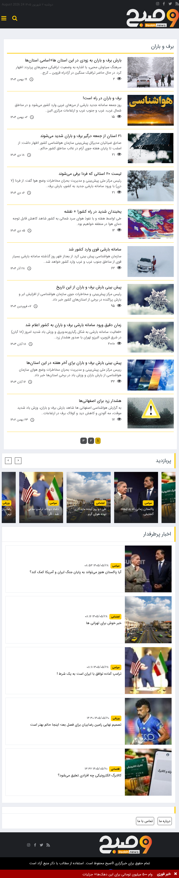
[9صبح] (153, 18)
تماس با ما (145, 821)
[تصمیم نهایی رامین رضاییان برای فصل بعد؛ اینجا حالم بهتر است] (148, 721)
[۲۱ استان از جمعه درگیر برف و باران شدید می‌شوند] (150, 148)
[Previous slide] (18, 460)
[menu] (4, 18)
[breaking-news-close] (175, 874)
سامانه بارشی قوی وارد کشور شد (95, 249)
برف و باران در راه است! (102, 98)
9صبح (109, 863)
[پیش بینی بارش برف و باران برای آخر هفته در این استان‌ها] (150, 375)
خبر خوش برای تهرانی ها (103, 623)
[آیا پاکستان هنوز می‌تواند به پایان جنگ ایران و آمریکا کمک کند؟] (148, 569)
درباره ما (164, 821)
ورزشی (101, 503)
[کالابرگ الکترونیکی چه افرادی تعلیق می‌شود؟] (148, 772)
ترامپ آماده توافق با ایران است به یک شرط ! (89, 673)
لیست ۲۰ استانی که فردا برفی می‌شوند (90, 173)
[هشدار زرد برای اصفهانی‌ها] (150, 413)
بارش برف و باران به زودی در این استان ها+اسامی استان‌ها (73, 60)
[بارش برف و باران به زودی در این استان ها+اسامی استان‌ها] (150, 72)
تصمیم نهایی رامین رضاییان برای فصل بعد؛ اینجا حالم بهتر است (75, 724)
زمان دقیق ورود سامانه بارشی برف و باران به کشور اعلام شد (73, 325)
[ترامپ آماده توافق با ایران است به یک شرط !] (148, 670)
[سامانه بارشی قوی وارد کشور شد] (150, 261)
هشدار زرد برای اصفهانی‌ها (100, 401)
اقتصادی (52, 503)
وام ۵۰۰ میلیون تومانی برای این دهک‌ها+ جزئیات (118, 874)
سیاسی (148, 503)
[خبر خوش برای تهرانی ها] (148, 619)
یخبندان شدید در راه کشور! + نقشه (92, 211)
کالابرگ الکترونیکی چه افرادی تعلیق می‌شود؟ (89, 775)
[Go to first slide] (8, 460)
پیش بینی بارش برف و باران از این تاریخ (88, 287)
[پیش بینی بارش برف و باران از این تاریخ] (150, 299)
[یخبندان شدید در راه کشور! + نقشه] (150, 223)
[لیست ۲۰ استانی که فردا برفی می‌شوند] (150, 185)
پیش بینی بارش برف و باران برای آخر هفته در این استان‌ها (73, 363)
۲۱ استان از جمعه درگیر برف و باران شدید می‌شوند (80, 136)
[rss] (177, 4)
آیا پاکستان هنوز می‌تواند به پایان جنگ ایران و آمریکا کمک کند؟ (75, 572)
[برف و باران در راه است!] (150, 110)
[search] (15, 18)
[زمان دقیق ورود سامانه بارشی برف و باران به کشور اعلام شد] (150, 337)
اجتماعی (115, 617)
